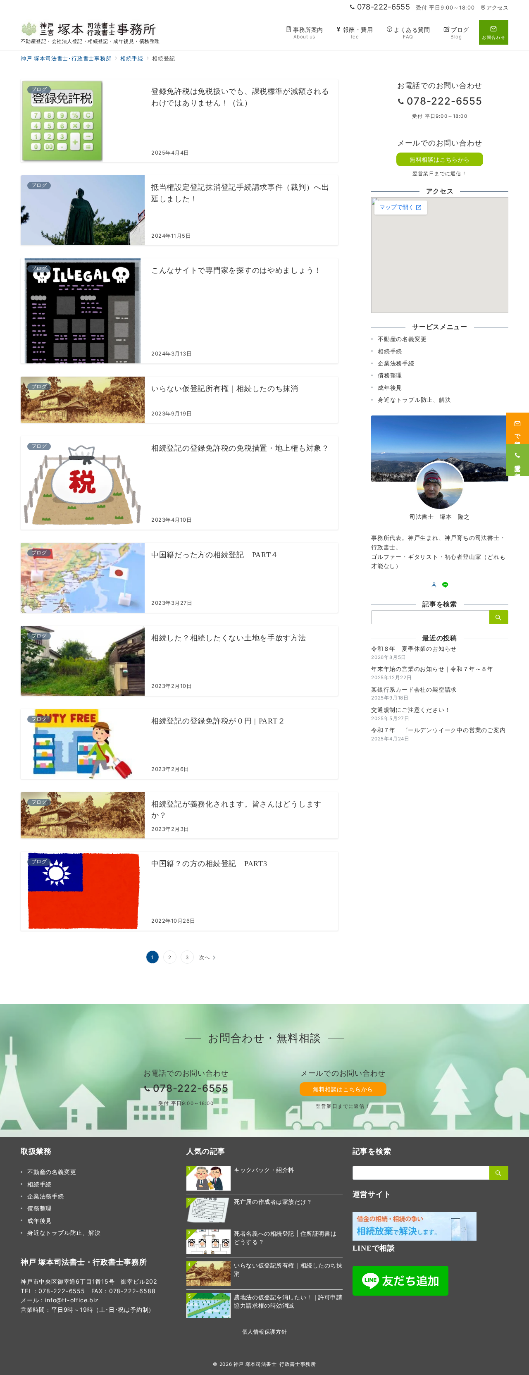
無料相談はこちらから (440, 159)
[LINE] (445, 585)
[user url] (434, 585)
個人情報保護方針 (264, 1332)
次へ (204, 957)
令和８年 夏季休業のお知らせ (414, 648)
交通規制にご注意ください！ (410, 709)
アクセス (497, 8)
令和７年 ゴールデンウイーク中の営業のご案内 (438, 729)
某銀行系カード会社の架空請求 (414, 689)
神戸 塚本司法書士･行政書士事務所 (275, 1364)
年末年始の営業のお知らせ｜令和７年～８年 (432, 668)
